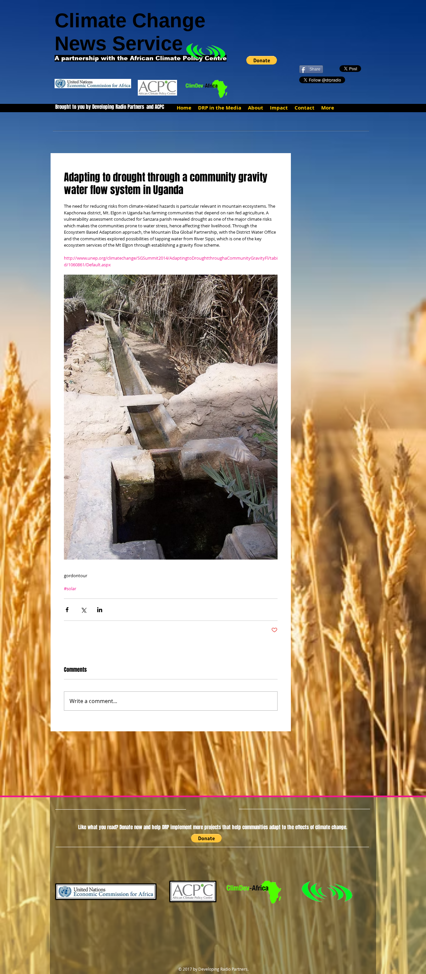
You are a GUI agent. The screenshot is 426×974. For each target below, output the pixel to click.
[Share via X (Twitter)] (83, 610)
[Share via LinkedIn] (100, 610)
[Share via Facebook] (67, 610)
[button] (261, 60)
